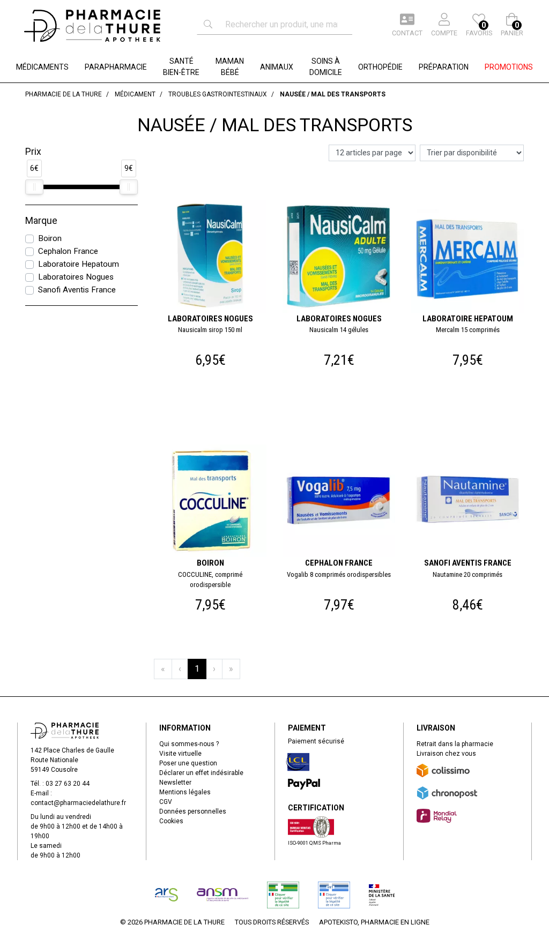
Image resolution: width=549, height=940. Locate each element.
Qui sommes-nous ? (189, 744)
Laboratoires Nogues (76, 277)
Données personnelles (192, 811)
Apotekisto (374, 922)
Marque (41, 220)
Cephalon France (68, 251)
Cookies (171, 821)
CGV (165, 802)
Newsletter (175, 782)
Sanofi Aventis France (77, 290)
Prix (33, 151)
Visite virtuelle (180, 753)
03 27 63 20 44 (68, 783)
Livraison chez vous (446, 753)
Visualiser (215, 199)
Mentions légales (185, 792)
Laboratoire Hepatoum (78, 264)
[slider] (34, 186)
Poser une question (188, 763)
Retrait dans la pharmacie (455, 744)
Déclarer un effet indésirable (201, 773)
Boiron (50, 238)
